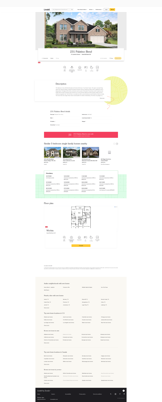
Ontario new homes (48, 380)
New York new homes (106, 322)
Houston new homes (86, 319)
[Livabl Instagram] (115, 394)
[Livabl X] (110, 394)
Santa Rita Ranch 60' (86, 54)
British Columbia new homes (69, 373)
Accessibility (68, 394)
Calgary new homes (105, 355)
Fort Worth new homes (68, 319)
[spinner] (72, 9)
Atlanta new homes (48, 317)
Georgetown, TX (85, 302)
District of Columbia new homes (51, 340)
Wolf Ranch (46, 290)
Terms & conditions (97, 394)
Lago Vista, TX (85, 305)
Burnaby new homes (86, 355)
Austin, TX (46, 299)
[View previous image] (39, 31)
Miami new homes (86, 322)
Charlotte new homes (87, 317)
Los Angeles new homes (68, 322)
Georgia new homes (86, 340)
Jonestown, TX (66, 305)
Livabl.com (92, 268)
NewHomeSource (41, 399)
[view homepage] (47, 9)
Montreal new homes (106, 361)
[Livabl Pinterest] (124, 394)
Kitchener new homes (106, 358)
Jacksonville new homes (106, 319)
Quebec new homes (86, 380)
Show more (102, 98)
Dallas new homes (48, 319)
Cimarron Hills (66, 287)
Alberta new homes (48, 373)
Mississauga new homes (87, 361)
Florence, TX (66, 302)
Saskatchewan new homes (107, 380)
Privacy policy (82, 394)
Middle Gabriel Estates (87, 287)
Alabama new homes (48, 334)
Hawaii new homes (104, 340)
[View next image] (122, 31)
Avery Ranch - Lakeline (49, 287)
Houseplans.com (54, 399)
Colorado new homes (68, 337)
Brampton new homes (68, 355)
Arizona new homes (86, 334)
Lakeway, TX (104, 305)
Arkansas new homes (105, 334)
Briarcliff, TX (85, 299)
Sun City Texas (104, 287)
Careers (53, 394)
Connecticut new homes (87, 337)
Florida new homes (67, 340)
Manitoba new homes (87, 373)
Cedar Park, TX (47, 302)
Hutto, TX (103, 302)
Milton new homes (67, 361)
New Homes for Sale (82, 9)
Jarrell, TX (46, 305)
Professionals (98, 9)
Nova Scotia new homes (87, 376)
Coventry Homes (76, 54)
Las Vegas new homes (49, 322)
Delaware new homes (105, 337)
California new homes (49, 337)
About (38, 394)
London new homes (48, 361)
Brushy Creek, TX (105, 299)
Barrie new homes (48, 355)
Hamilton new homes (87, 358)
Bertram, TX (65, 299)
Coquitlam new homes (49, 358)
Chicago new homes (105, 317)
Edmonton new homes (68, 358)
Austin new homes (67, 317)
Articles (90, 9)
